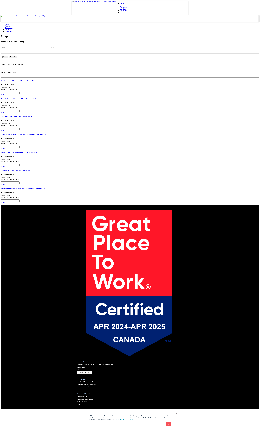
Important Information (83, 387)
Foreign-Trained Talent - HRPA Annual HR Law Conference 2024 (19, 152)
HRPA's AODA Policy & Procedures (88, 382)
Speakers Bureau (82, 396)
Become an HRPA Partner (85, 394)
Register (122, 5)
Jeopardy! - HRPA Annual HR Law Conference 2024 (16, 170)
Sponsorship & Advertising (85, 399)
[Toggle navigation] (258, 18)
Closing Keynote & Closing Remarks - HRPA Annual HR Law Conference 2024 (23, 134)
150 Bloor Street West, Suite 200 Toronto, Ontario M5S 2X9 (95, 364)
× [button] (177, 413)
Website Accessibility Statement (86, 384)
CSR (78, 404)
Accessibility (124, 7)
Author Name (27, 47)
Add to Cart (4, 94)
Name (3, 47)
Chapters (123, 9)
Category (51, 47)
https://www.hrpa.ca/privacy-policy (125, 419)
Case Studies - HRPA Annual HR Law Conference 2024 (16, 116)
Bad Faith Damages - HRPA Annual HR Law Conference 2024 (18, 98)
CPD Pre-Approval (82, 401)
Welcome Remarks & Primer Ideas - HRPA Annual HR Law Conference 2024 (23, 188)
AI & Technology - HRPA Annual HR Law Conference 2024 (18, 80)
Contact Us (123, 10)
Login (122, 3)
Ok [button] (168, 424)
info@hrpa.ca (81, 367)
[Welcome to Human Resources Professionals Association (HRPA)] (94, 2)
